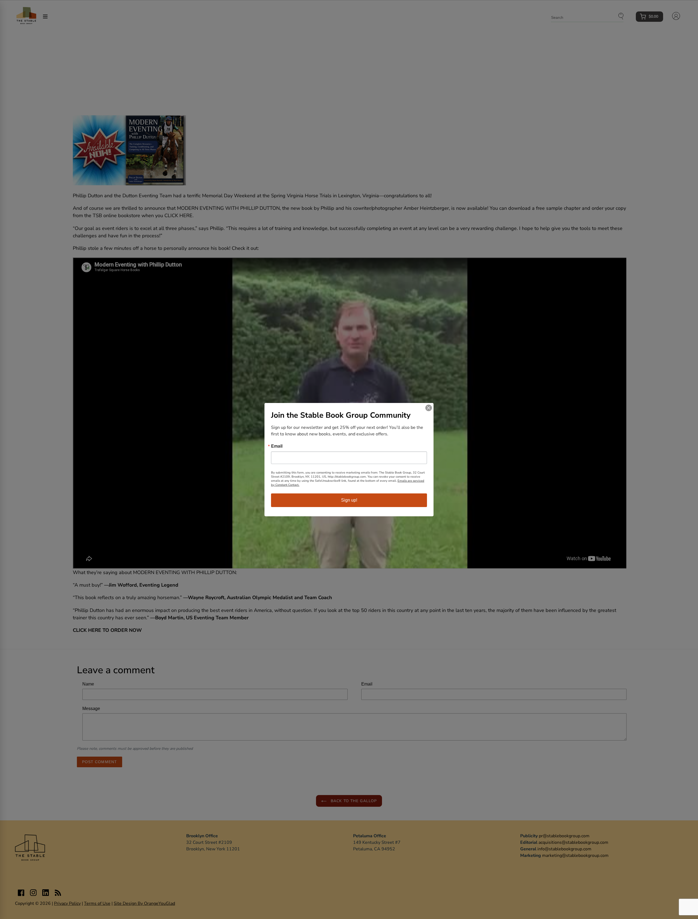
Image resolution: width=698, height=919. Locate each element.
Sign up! (349, 500)
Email (276, 446)
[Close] (428, 408)
